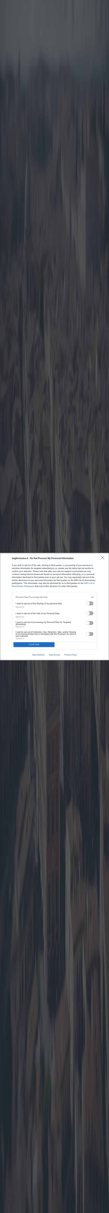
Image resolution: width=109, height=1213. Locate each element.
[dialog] (54, 606)
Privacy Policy (70, 655)
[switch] (89, 603)
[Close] (103, 558)
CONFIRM (34, 645)
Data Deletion (38, 655)
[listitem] (54, 597)
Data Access (54, 655)
